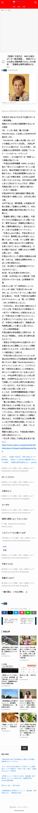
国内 (5, 70)
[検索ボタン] (35, 2)
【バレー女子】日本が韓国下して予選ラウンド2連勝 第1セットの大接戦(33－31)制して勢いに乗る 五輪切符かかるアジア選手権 (19, 769)
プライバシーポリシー (22, 807)
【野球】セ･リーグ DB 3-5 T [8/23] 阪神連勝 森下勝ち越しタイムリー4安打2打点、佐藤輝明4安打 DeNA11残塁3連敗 (18, 778)
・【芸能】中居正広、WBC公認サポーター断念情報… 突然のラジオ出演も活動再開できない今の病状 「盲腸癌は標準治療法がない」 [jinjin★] (19, 459)
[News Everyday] (19, 2)
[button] (4, 612)
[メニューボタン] (2, 2)
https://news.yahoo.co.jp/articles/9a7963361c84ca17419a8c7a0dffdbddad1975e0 (19, 448)
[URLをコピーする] (33, 612)
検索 (24, 748)
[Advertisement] (19, 31)
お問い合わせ (13, 807)
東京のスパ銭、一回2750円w (11, 785)
